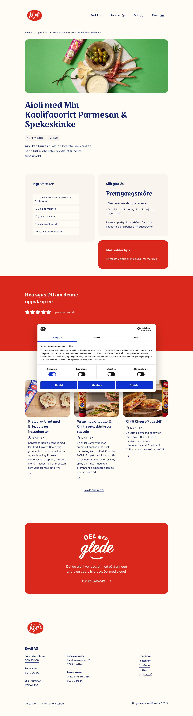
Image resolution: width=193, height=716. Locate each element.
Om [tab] (136, 338)
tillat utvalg (97, 385)
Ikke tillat (59, 385)
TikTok (143, 669)
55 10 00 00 (32, 672)
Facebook (145, 656)
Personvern (31, 703)
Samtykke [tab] (57, 338)
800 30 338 (32, 660)
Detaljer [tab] (96, 338)
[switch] (81, 374)
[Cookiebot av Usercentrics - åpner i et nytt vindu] (141, 329)
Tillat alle (134, 385)
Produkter (96, 15)
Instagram (145, 660)
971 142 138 (31, 685)
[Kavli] (34, 15)
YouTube (144, 665)
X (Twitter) (145, 674)
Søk (136, 15)
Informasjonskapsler (53, 703)
